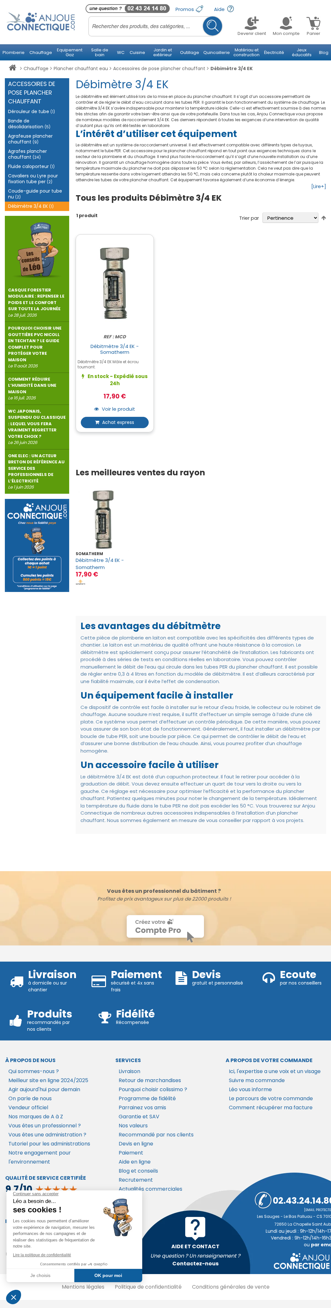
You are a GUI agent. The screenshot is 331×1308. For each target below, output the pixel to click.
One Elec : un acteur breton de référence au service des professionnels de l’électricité (36, 472)
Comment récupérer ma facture (271, 1107)
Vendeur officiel (28, 1107)
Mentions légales (83, 1287)
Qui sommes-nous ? (33, 1071)
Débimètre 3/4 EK (31, 206)
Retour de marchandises (150, 1080)
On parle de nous (30, 1098)
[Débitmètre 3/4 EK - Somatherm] (103, 519)
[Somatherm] (80, 581)
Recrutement (136, 1180)
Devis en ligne (136, 1143)
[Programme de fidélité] (37, 545)
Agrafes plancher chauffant (27, 154)
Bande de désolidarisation (29, 124)
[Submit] (212, 26)
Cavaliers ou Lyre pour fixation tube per (33, 179)
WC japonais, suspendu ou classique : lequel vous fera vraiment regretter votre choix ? (37, 427)
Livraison (129, 1071)
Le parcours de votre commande (271, 1098)
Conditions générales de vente (231, 1287)
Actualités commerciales (150, 1189)
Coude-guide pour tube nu (35, 194)
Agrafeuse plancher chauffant (30, 139)
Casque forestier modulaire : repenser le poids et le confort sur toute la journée (36, 302)
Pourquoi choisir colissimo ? (153, 1089)
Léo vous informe (250, 1089)
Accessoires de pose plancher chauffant (159, 68)
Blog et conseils (138, 1171)
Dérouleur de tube (31, 111)
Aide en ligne (135, 1162)
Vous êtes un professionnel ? (44, 1125)
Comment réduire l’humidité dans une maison (32, 388)
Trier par (249, 218)
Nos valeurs (133, 1125)
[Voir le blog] (37, 247)
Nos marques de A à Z (35, 1116)
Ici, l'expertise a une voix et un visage (275, 1071)
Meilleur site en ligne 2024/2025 (48, 1080)
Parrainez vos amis (142, 1107)
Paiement (131, 1152)
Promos (185, 9)
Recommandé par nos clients (156, 1134)
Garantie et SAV (139, 1116)
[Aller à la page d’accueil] (12, 69)
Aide (220, 9)
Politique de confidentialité (148, 1287)
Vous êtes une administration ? (47, 1134)
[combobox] (155, 26)
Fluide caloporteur (31, 166)
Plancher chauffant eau (81, 68)
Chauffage (36, 68)
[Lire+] (318, 186)
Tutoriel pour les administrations (49, 1143)
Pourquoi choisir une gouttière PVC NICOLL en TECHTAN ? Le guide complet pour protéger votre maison (34, 347)
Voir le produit (118, 409)
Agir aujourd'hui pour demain (44, 1089)
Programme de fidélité (147, 1098)
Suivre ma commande (257, 1080)
